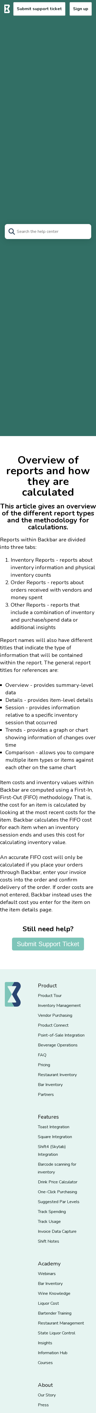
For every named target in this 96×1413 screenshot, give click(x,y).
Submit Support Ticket (48, 944)
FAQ (42, 1055)
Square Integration (55, 1137)
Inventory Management (59, 1005)
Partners (46, 1095)
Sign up (80, 9)
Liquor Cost (48, 1303)
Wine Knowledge (54, 1293)
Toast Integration (53, 1127)
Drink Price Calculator (57, 1182)
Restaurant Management (61, 1323)
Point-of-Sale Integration (61, 1035)
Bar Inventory (50, 1085)
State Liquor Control (56, 1333)
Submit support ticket (39, 9)
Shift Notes (48, 1241)
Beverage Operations (58, 1045)
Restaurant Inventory (57, 1075)
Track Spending (52, 1212)
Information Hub (52, 1353)
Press (43, 1405)
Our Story (47, 1395)
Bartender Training (54, 1313)
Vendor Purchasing (55, 1015)
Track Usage (49, 1222)
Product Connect (53, 1025)
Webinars (47, 1274)
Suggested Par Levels (58, 1202)
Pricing (44, 1065)
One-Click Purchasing (57, 1192)
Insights (45, 1343)
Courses (45, 1363)
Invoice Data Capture (57, 1231)
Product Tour (50, 996)
